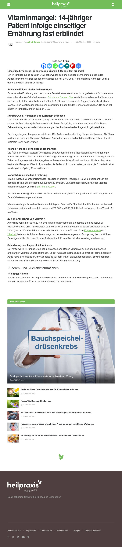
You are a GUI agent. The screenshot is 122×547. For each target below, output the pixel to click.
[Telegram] (61, 66)
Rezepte (76, 530)
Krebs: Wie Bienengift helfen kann (36, 400)
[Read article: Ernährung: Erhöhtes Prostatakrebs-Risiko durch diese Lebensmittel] (13, 438)
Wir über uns (62, 530)
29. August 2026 (17, 380)
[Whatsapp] (55, 66)
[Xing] (66, 66)
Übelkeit (11, 234)
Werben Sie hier (14, 530)
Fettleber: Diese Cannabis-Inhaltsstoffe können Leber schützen (49, 389)
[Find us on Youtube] (23, 537)
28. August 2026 (29, 416)
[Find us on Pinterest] (18, 537)
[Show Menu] (8, 4)
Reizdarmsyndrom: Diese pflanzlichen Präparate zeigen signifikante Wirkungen (57, 423)
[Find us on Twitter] (13, 537)
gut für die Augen (46, 186)
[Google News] (78, 66)
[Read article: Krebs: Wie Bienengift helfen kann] (13, 404)
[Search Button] (113, 4)
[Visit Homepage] (60, 4)
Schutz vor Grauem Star (60, 97)
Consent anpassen (93, 530)
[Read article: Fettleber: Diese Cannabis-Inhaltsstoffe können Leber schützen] (13, 392)
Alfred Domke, (34, 41)
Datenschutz (46, 530)
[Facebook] (43, 66)
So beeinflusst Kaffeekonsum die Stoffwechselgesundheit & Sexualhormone (56, 412)
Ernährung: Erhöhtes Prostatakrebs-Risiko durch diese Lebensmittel (52, 435)
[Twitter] (49, 66)
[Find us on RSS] (28, 537)
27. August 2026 (29, 439)
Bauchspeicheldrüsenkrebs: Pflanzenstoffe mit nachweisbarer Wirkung (41, 376)
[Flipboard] (72, 66)
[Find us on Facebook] (8, 537)
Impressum (31, 530)
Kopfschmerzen (92, 230)
